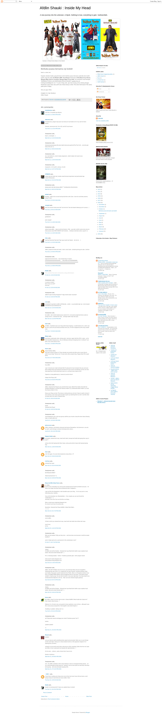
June (100, 220)
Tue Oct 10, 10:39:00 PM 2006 (53, 114)
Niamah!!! (100, 273)
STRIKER (47, 174)
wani (46, 323)
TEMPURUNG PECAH (104, 281)
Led (46, 302)
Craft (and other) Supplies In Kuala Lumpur (107, 305)
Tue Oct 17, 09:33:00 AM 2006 (52, 331)
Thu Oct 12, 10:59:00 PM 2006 (53, 265)
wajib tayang (100, 82)
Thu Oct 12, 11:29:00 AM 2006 (52, 222)
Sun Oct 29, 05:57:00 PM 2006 (53, 579)
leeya (46, 597)
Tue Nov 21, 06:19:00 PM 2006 (53, 689)
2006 (99, 202)
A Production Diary (103, 325)
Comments (101, 91)
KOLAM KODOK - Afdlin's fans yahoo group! (115, 370)
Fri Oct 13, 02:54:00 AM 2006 (52, 287)
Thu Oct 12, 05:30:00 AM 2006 (52, 200)
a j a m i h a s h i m (103, 260)
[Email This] (72, 100)
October (101, 209)
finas (98, 78)
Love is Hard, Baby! (102, 293)
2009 (99, 196)
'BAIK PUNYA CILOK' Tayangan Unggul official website (114, 385)
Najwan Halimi (49, 436)
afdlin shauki (100, 76)
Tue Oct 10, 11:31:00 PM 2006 (52, 128)
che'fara (47, 461)
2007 (99, 200)
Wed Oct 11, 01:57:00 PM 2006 (53, 169)
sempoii (47, 205)
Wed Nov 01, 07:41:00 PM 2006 (53, 669)
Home (66, 696)
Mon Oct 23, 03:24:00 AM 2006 (53, 465)
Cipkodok (100, 118)
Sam (46, 452)
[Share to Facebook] (78, 100)
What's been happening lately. (105, 74)
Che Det (100, 336)
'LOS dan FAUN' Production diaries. (115, 363)
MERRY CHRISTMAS (103, 274)
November (102, 206)
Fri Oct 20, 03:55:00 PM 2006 (52, 409)
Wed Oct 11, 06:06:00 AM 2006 (53, 149)
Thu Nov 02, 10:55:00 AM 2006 (53, 680)
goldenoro (100, 303)
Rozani (47, 635)
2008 (99, 198)
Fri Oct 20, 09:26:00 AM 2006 (52, 398)
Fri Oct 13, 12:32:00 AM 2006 (52, 275)
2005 (99, 234)
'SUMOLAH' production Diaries (114, 351)
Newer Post (44, 696)
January (101, 231)
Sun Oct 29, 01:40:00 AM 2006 (53, 562)
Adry (46, 238)
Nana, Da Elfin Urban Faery (52, 483)
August (101, 215)
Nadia (46, 270)
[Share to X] (76, 100)
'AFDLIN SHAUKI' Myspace (113, 375)
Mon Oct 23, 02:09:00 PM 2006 (53, 478)
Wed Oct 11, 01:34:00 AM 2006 (53, 138)
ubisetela (47, 119)
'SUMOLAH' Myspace (114, 355)
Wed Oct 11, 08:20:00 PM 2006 (53, 189)
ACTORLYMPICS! (102, 292)
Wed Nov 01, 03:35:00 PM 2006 (53, 630)
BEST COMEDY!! (102, 327)
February (101, 229)
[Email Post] (69, 99)
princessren (48, 425)
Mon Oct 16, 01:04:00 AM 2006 (53, 307)
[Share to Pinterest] (80, 100)
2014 (99, 189)
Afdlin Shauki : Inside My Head (65, 8)
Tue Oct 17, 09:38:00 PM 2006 (53, 343)
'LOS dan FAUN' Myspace (115, 358)
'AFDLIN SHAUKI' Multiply (115, 366)
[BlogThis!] (74, 100)
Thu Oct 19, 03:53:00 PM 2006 (53, 379)
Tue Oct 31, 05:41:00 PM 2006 (53, 611)
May (100, 222)
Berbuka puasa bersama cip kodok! (108, 211)
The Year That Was (102, 316)
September (102, 213)
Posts (99, 89)
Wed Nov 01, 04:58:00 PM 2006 (53, 656)
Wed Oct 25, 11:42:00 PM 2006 (53, 528)
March (100, 226)
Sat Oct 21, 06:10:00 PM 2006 (52, 431)
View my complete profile (102, 120)
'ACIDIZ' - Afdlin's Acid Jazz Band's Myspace (115, 380)
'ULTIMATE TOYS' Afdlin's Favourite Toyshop (114, 392)
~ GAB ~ (47, 674)
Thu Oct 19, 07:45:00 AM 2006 (52, 357)
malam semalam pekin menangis (105, 282)
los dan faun (100, 80)
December (102, 204)
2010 (99, 194)
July (100, 218)
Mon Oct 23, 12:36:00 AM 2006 (53, 446)
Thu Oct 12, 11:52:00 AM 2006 (52, 242)
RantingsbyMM (102, 314)
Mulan (47, 336)
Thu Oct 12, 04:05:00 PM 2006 (53, 251)
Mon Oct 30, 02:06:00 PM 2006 (53, 592)
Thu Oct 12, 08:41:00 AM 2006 (52, 209)
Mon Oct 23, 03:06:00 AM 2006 (53, 456)
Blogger (88, 712)
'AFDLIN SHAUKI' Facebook (113, 347)
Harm (46, 348)
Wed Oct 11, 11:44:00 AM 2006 (53, 159)
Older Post (89, 696)
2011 (99, 191)
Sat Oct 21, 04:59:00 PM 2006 (52, 420)
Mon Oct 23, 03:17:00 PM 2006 (53, 511)
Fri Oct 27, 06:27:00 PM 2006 (52, 542)
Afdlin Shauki (99, 67)
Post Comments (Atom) (54, 699)
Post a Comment (47, 692)
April (100, 224)
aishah (47, 194)
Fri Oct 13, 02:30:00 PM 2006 (52, 297)
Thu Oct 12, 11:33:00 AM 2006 (52, 233)
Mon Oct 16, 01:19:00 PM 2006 (53, 318)
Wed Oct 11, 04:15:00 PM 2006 (53, 180)
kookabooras (48, 110)
